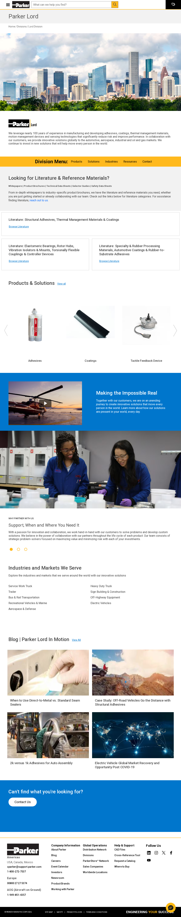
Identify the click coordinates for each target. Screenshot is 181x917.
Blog (54, 855)
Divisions (88, 855)
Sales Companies (93, 866)
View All (76, 640)
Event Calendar (60, 866)
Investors (56, 872)
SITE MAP (50, 912)
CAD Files (119, 849)
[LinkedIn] (149, 852)
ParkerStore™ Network (96, 861)
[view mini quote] (173, 4)
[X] (164, 852)
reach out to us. (39, 200)
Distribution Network (94, 849)
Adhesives (35, 360)
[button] (171, 908)
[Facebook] (171, 852)
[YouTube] (149, 860)
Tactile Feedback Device (146, 360)
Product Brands (60, 883)
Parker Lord (23, 16)
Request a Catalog (124, 861)
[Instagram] (156, 852)
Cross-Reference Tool (127, 855)
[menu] (8, 4)
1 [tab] (11, 549)
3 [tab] (25, 549)
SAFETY (61, 912)
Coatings (91, 360)
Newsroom (57, 877)
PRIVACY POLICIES (75, 912)
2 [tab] (18, 549)
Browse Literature (19, 226)
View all (61, 283)
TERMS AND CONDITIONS (96, 912)
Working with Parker (62, 889)
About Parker (58, 849)
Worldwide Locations (95, 872)
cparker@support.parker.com (24, 866)
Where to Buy (121, 866)
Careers (56, 861)
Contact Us (22, 802)
